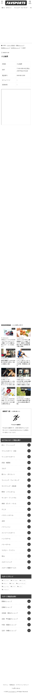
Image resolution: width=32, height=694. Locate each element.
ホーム (6, 684)
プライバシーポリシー (23, 684)
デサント (5, 583)
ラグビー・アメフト (8, 550)
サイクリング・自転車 (9, 486)
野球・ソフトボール (8, 492)
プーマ (13, 586)
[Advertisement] (16, 26)
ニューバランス (21, 583)
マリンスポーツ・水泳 (9, 451)
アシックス (6, 580)
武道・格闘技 (6, 462)
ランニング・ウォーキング (10, 480)
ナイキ (12, 583)
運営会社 (12, 684)
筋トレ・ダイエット (8, 474)
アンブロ (23, 580)
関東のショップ (7, 601)
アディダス (15, 580)
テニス (4, 509)
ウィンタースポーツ (8, 457)
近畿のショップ (7, 607)
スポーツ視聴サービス (9, 568)
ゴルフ (4, 468)
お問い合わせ (16, 688)
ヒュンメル (6, 586)
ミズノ (20, 586)
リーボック (6, 589)
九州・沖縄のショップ (9, 630)
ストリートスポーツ (8, 533)
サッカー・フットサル (9, 497)
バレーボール (6, 544)
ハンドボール (6, 538)
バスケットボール (7, 515)
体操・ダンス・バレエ (9, 503)
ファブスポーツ (12, 691)
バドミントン (6, 527)
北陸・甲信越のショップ (10, 619)
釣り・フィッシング (8, 445)
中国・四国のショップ (9, 625)
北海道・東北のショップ (10, 613)
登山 (3, 556)
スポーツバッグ (7, 562)
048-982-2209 (21, 75)
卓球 (3, 521)
